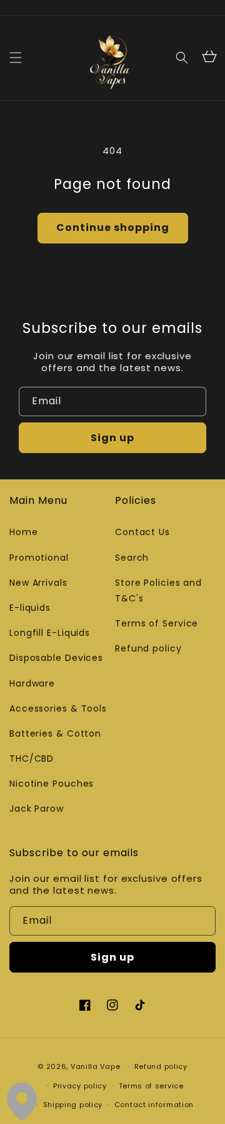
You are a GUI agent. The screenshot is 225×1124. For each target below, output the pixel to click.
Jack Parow (36, 808)
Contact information (154, 1105)
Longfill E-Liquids (49, 632)
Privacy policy (80, 1086)
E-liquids (30, 607)
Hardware (32, 683)
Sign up (112, 438)
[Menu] (15, 57)
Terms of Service (156, 623)
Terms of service (151, 1086)
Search (132, 557)
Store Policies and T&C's (158, 590)
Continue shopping (112, 227)
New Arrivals (38, 582)
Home (23, 532)
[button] (182, 57)
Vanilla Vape (95, 1066)
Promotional (39, 557)
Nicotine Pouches (51, 783)
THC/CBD (31, 758)
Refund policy (148, 648)
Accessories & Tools (58, 708)
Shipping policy (73, 1105)
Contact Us (142, 532)
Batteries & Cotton (55, 733)
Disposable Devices (56, 657)
